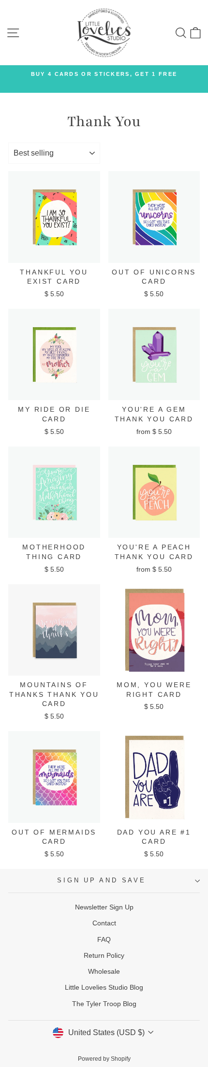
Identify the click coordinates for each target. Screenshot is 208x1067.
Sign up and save (101, 880)
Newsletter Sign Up (104, 907)
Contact (104, 923)
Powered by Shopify (104, 1058)
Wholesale (104, 971)
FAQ (104, 939)
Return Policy (104, 955)
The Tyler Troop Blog (104, 1004)
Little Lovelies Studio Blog (104, 987)
